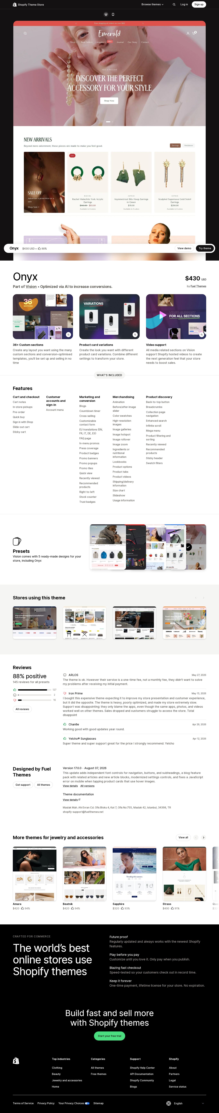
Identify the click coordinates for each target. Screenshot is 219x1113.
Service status (177, 1086)
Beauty (56, 1074)
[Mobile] (113, 14)
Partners (174, 1074)
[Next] (203, 597)
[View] (34, 623)
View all (183, 837)
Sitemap (98, 1103)
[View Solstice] (108, 546)
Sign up (198, 4)
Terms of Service (23, 1103)
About (173, 1067)
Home (55, 1086)
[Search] (174, 4)
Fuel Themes (198, 286)
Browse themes (151, 4)
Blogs (133, 1086)
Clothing (57, 1067)
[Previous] (195, 597)
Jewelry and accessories (67, 1080)
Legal (172, 1080)
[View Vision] (168, 546)
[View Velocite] (128, 546)
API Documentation (141, 1074)
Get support (23, 784)
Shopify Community (142, 1080)
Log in (184, 4)
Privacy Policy (46, 1103)
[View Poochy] (148, 546)
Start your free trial (109, 1035)
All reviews (22, 709)
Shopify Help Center (142, 1067)
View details (70, 785)
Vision (31, 286)
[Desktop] (106, 14)
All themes (43, 784)
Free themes (98, 1074)
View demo (184, 248)
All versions (87, 785)
